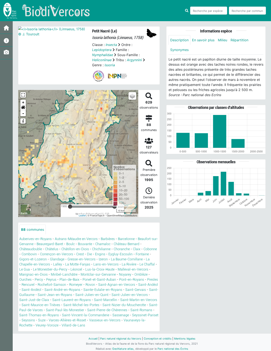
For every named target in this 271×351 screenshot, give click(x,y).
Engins (100, 254)
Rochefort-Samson (52, 285)
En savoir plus (203, 40)
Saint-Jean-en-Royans (55, 295)
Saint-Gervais (135, 290)
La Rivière (129, 264)
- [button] (23, 113)
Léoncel (76, 269)
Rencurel (28, 285)
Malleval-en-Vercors (133, 269)
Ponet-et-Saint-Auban (99, 280)
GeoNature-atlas (123, 348)
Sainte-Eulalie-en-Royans (102, 290)
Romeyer (75, 285)
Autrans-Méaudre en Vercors (76, 239)
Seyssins (28, 320)
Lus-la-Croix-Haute (100, 269)
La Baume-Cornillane (127, 259)
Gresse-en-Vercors (81, 259)
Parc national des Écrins (173, 348)
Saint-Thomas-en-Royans (39, 315)
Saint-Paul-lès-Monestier (65, 310)
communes (32, 229)
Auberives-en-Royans (35, 239)
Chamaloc (103, 244)
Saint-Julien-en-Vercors (130, 295)
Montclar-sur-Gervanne (98, 274)
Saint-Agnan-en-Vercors (116, 285)
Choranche (122, 249)
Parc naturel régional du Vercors (120, 338)
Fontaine (142, 254)
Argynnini (134, 60)
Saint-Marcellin (105, 300)
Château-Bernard (126, 244)
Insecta (111, 45)
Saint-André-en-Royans (62, 290)
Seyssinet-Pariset (145, 315)
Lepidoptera (102, 50)
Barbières (108, 239)
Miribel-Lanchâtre (64, 274)
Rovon (90, 285)
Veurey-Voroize (47, 325)
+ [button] (23, 102)
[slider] (70, 207)
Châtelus (51, 249)
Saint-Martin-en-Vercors (138, 300)
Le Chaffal (147, 264)
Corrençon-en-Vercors (56, 254)
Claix (136, 249)
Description (179, 40)
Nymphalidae (102, 55)
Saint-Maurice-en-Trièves (41, 305)
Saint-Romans (141, 310)
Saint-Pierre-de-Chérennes (107, 310)
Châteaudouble (30, 249)
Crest (80, 254)
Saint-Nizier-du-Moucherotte (124, 305)
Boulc (70, 244)
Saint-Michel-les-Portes (81, 305)
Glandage (57, 259)
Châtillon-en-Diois (75, 249)
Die (89, 254)
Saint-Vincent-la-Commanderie (85, 315)
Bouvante (85, 244)
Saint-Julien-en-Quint (91, 295)
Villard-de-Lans (73, 325)
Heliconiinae (102, 60)
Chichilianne (101, 249)
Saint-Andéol (148, 285)
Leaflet (82, 215)
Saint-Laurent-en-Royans (71, 300)
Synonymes (179, 50)
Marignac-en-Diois (33, 274)
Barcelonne (126, 239)
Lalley (57, 264)
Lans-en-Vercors (106, 264)
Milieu (222, 40)
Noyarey (125, 274)
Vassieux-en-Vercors (104, 320)
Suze (42, 320)
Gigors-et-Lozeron (33, 259)
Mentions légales (184, 338)
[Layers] (132, 96)
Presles (152, 280)
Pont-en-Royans (131, 280)
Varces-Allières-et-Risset (67, 320)
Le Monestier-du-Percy (50, 269)
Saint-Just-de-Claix (34, 300)
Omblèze (141, 274)
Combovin (29, 254)
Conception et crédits (157, 338)
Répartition (239, 40)
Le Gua (24, 269)
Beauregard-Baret (50, 244)
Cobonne (150, 249)
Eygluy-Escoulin (120, 254)
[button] (23, 108)
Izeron (103, 259)
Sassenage (120, 315)
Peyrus (51, 280)
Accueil (93, 338)
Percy (39, 280)
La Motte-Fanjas (77, 264)
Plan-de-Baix (69, 280)
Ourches (25, 280)
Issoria (110, 65)
